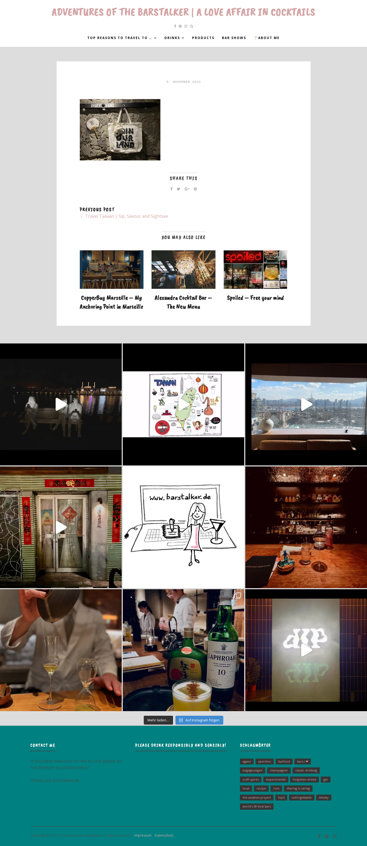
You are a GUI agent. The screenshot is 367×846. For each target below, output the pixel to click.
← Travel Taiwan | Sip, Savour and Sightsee (124, 216)
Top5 (281, 797)
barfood (284, 761)
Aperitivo (264, 761)
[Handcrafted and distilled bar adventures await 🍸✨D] (183, 527)
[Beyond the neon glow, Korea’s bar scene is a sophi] (306, 404)
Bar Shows (234, 38)
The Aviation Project (257, 797)
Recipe (261, 788)
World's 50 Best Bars (257, 806)
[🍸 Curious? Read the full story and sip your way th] (183, 404)
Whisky (324, 797)
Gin (325, 779)
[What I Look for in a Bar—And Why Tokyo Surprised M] (61, 650)
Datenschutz (163, 835)
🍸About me (267, 38)
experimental (276, 779)
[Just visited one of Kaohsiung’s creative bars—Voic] (61, 527)
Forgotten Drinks (304, 779)
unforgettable (302, 797)
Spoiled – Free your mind (255, 297)
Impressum (142, 835)
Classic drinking (306, 770)
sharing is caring (298, 788)
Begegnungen (252, 770)
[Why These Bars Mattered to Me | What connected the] (306, 527)
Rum (276, 788)
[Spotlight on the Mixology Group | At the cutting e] (183, 650)
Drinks (172, 38)
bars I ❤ (302, 761)
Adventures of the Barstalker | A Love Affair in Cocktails (183, 11)
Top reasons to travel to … (119, 38)
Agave (247, 761)
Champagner (279, 770)
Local (246, 788)
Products (203, 38)
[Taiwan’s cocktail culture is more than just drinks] (61, 404)
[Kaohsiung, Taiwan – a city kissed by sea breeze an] (306, 650)
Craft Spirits (251, 779)
